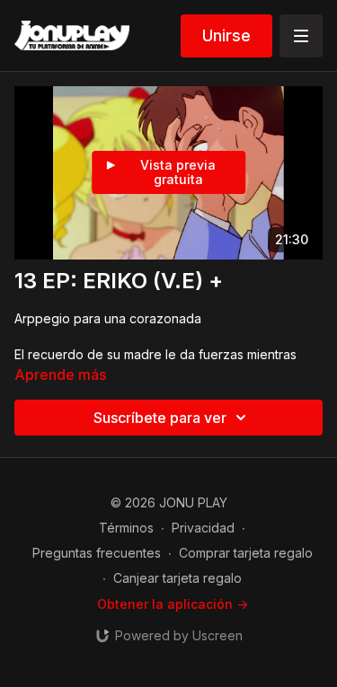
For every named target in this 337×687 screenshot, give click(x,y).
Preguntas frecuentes (96, 552)
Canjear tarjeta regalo (177, 578)
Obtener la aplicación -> (172, 604)
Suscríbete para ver (159, 418)
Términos (126, 527)
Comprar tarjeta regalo (246, 552)
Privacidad (203, 527)
